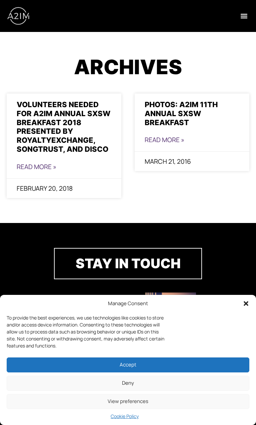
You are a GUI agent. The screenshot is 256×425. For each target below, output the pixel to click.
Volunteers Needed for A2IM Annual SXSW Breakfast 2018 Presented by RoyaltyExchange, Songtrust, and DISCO (63, 126)
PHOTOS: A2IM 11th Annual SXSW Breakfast (181, 113)
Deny (128, 382)
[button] (246, 303)
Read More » (36, 166)
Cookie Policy (125, 416)
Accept (128, 364)
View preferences (128, 401)
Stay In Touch (128, 263)
